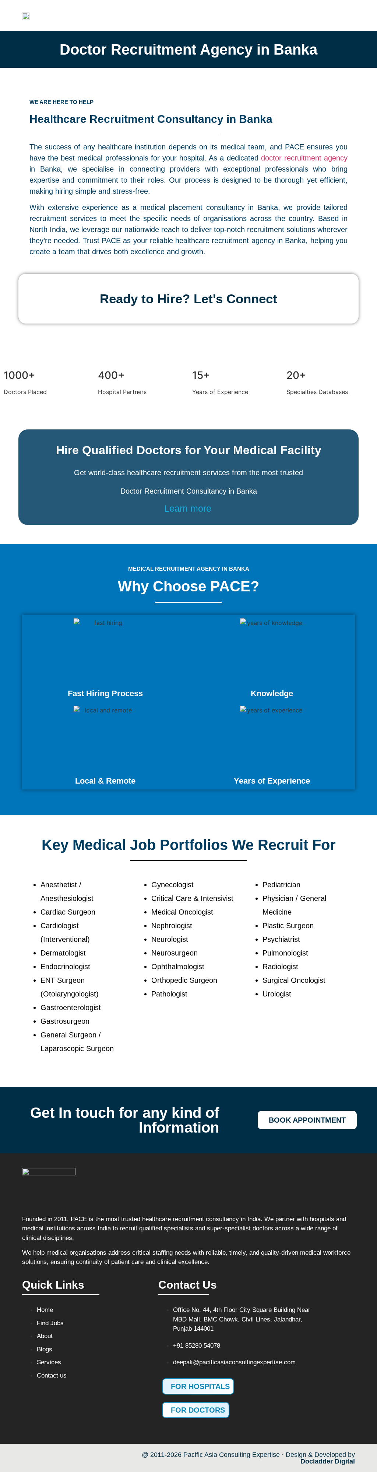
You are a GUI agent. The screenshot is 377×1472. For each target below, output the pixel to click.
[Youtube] (53, 1457)
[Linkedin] (97, 1457)
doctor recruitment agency (304, 158)
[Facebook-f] (31, 1457)
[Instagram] (75, 1457)
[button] (239, 15)
